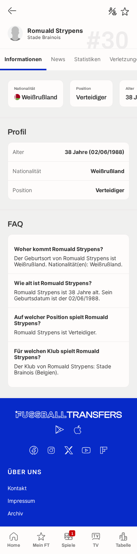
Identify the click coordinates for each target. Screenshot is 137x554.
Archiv (15, 513)
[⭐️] (124, 11)
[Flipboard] (103, 450)
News (58, 59)
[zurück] (12, 11)
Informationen (23, 59)
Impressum (21, 500)
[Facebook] (33, 450)
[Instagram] (51, 450)
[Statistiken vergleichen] (112, 11)
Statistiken (87, 59)
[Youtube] (86, 450)
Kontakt (17, 488)
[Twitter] (68, 450)
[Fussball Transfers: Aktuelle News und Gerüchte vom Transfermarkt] (68, 414)
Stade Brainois (44, 37)
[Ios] (77, 429)
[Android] (59, 429)
